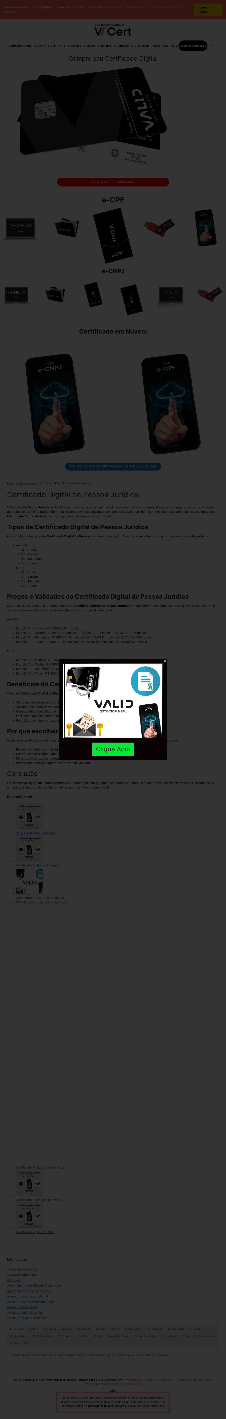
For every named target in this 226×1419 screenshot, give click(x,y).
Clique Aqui (113, 749)
